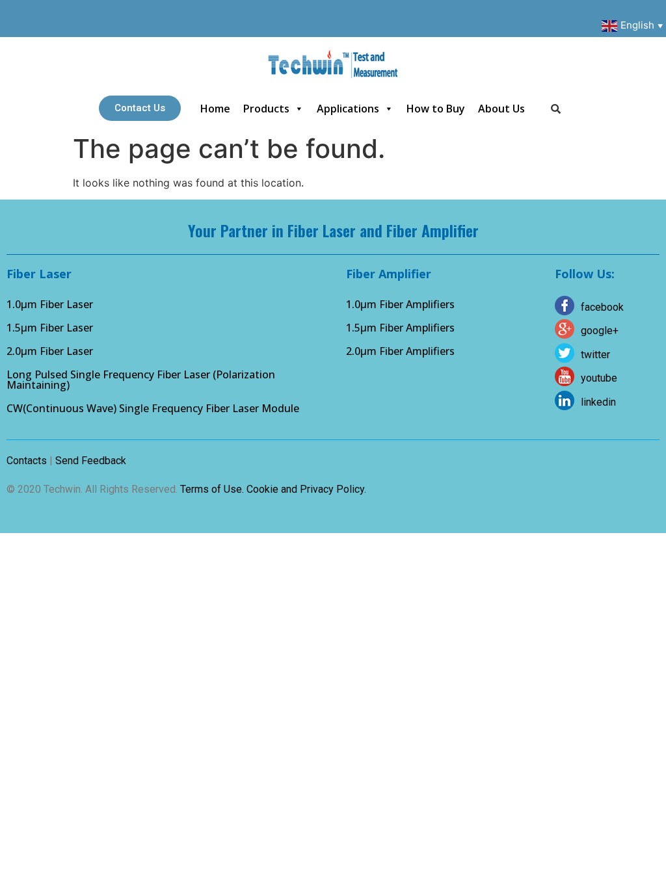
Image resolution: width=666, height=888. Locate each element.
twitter (595, 354)
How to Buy (435, 108)
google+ (600, 330)
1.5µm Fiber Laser (50, 327)
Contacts (27, 460)
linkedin (598, 402)
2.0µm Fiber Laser (50, 351)
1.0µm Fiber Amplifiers (400, 304)
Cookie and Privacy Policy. (306, 489)
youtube (599, 378)
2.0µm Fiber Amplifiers (400, 351)
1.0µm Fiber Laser (50, 304)
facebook (602, 307)
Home (215, 108)
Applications (348, 108)
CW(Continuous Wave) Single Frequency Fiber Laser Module (153, 408)
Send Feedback (90, 460)
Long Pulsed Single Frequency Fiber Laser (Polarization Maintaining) (141, 379)
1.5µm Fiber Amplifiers (400, 327)
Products (266, 108)
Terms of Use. (212, 489)
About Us (501, 108)
